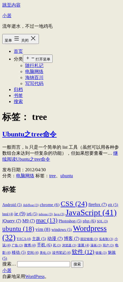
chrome (49, 204)
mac (46, 220)
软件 (83, 252)
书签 (18, 95)
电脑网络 (34, 71)
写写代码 (34, 83)
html (7, 214)
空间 (33, 253)
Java (59, 214)
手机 (44, 244)
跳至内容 (11, 5)
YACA (24, 239)
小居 (6, 15)
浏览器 (69, 245)
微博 (30, 245)
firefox (97, 204)
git (113, 205)
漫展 (83, 245)
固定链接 (89, 239)
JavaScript (91, 212)
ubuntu (66, 175)
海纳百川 (34, 77)
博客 (71, 238)
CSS (74, 204)
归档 (18, 89)
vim (42, 229)
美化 (45, 252)
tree (52, 175)
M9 (28, 220)
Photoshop (70, 221)
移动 (19, 252)
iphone (46, 214)
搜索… (9, 263)
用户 (108, 245)
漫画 (96, 245)
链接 (101, 252)
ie (19, 213)
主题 (39, 239)
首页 (18, 51)
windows (61, 229)
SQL (102, 221)
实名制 (106, 239)
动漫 (55, 238)
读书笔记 (61, 253)
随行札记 (34, 65)
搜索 (18, 101)
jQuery (11, 220)
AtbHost (31, 205)
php (89, 220)
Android (12, 205)
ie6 (32, 214)
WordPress (35, 276)
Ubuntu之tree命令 (29, 134)
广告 (17, 245)
